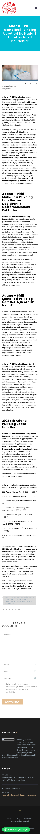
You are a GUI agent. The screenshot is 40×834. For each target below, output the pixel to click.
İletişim (10, 818)
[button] (16, 829)
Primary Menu (36, 8)
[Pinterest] (9, 609)
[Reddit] (19, 609)
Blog (18, 818)
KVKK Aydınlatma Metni (20, 821)
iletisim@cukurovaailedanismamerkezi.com (19, 795)
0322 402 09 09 (17, 789)
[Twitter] (6, 609)
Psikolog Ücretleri (9, 86)
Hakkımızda (28, 818)
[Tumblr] (13, 609)
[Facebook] (3, 609)
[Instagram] (20, 811)
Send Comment (13, 702)
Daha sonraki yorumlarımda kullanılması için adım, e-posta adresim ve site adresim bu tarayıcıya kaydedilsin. (21, 688)
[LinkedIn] (16, 609)
